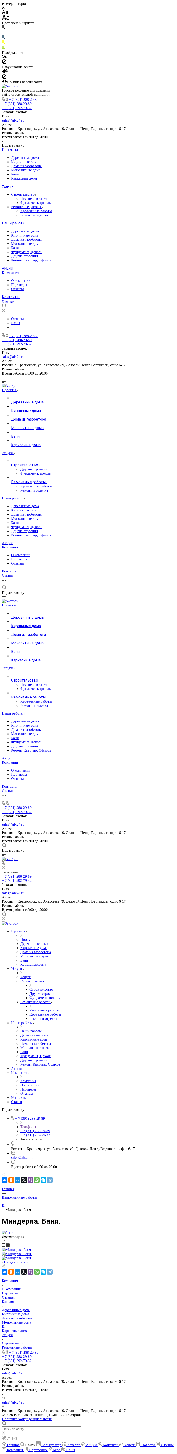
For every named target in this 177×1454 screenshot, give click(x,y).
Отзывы (17, 289)
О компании (20, 281)
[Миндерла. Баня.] (7, 1233)
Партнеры (19, 285)
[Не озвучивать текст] (4, 78)
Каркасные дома (24, 178)
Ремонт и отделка (34, 215)
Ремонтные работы (26, 207)
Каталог (8, 1301)
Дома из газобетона (26, 166)
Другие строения (33, 198)
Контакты (11, 297)
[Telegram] (50, 1180)
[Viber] (30, 1180)
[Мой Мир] (17, 1180)
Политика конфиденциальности (27, 1419)
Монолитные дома (25, 170)
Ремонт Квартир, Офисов (31, 260)
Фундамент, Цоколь (26, 252)
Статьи (8, 301)
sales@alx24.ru (13, 120)
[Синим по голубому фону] (3, 38)
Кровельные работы (36, 211)
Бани (15, 174)
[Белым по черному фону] (3, 33)
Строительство (23, 194)
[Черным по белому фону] (3, 28)
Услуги (7, 186)
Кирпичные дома (24, 162)
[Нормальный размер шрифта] (5, 13)
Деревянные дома (25, 158)
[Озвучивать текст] (5, 72)
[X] (24, 1180)
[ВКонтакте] (4, 1180)
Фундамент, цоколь (35, 203)
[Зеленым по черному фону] (3, 48)
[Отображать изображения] (4, 57)
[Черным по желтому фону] (3, 43)
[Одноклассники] (11, 1180)
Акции (7, 268)
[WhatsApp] (37, 1180)
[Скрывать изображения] (4, 63)
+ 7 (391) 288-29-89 (23, 99)
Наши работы (14, 223)
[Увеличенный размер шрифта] (6, 19)
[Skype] (43, 1180)
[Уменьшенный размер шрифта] (4, 8)
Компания (10, 273)
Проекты (10, 150)
